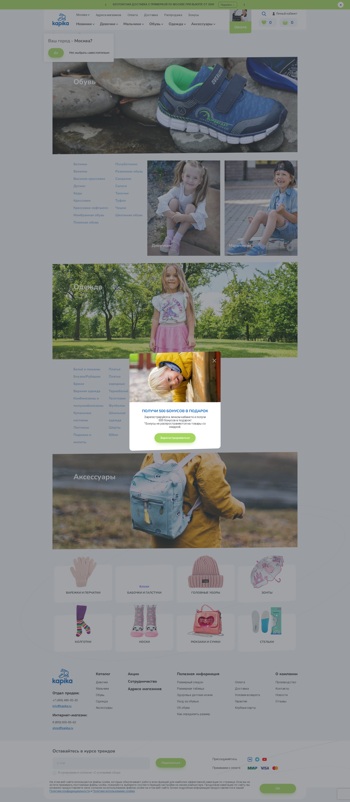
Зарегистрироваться (175, 438)
